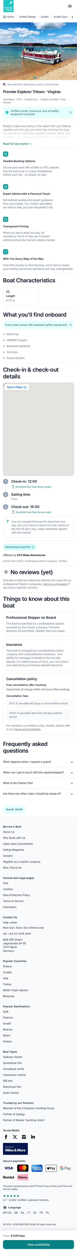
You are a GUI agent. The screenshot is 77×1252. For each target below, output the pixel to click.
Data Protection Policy (16, 895)
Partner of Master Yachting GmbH (23, 1120)
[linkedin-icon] (33, 1137)
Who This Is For (12, 867)
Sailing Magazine (13, 849)
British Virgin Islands (15, 990)
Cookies (8, 889)
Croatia (7, 972)
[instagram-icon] (24, 1137)
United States (27, 16)
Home (10, 16)
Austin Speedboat (65, 16)
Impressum (9, 907)
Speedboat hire (12, 1062)
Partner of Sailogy (14, 1114)
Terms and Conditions (27, 729)
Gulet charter (11, 1092)
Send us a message (55, 583)
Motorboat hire (12, 1086)
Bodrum (8, 1029)
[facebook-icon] (6, 1137)
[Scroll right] (72, 17)
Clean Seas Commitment (18, 843)
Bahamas (8, 996)
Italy (5, 978)
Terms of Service (13, 901)
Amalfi (7, 1023)
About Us (8, 831)
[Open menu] (70, 6)
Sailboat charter (12, 1056)
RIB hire (7, 1080)
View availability (38, 1244)
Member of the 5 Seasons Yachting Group (28, 1108)
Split (5, 1011)
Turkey (7, 984)
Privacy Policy (50, 1186)
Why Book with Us (14, 837)
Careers (8, 855)
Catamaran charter (14, 1074)
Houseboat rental (13, 1068)
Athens (7, 1041)
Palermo (8, 1017)
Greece (7, 966)
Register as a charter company (22, 861)
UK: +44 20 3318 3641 (17, 933)
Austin (45, 16)
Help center (10, 922)
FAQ (5, 883)
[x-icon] (15, 1137)
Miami (6, 1035)
